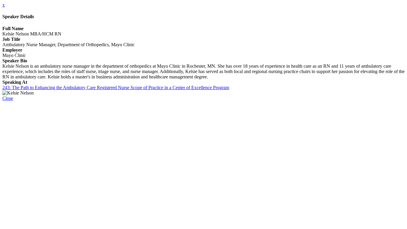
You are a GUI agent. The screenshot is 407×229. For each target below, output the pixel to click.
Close (7, 98)
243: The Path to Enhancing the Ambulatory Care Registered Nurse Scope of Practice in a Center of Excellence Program (115, 87)
